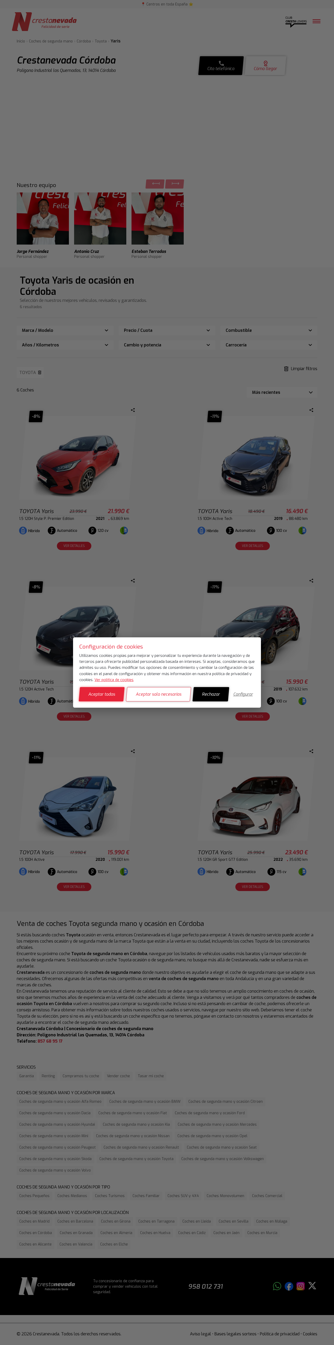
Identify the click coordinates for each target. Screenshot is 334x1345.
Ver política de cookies (114, 679)
